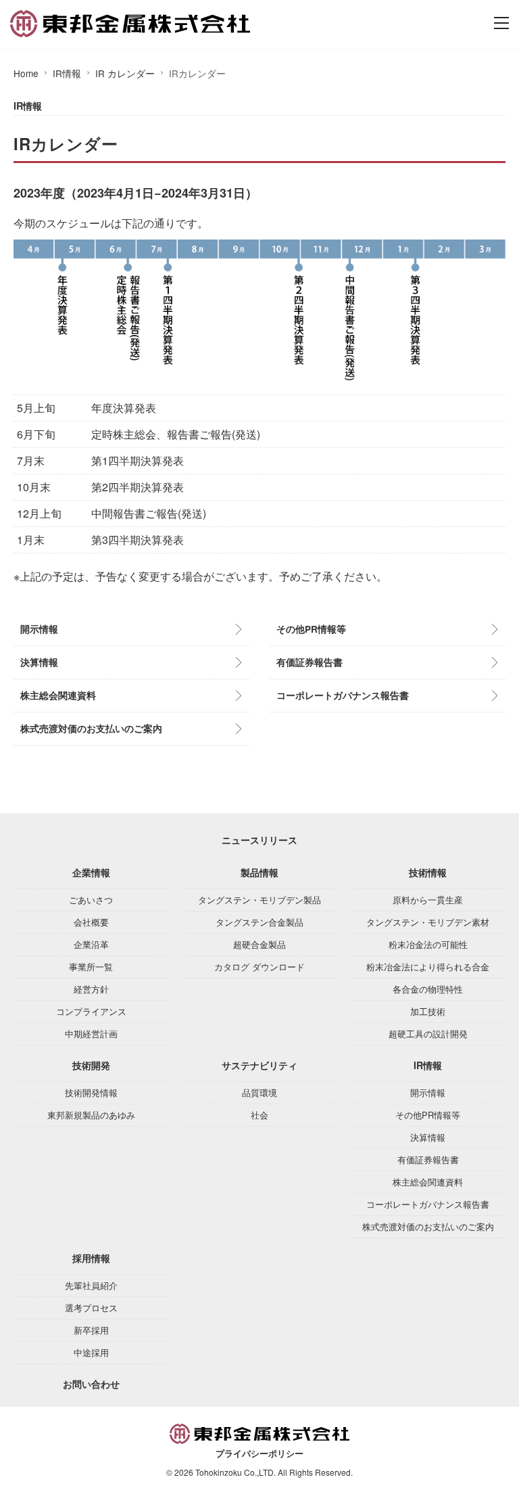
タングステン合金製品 (259, 921)
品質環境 (259, 1092)
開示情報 (39, 629)
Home (26, 73)
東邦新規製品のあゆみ (91, 1114)
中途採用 (91, 1352)
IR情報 (67, 73)
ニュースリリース (259, 839)
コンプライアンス (91, 1011)
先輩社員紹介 (91, 1285)
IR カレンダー (125, 73)
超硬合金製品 (259, 944)
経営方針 (91, 988)
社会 (259, 1114)
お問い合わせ (91, 1384)
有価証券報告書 (309, 662)
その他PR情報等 (311, 629)
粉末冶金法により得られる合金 (427, 966)
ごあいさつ (91, 899)
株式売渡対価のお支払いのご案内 (91, 728)
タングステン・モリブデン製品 (259, 899)
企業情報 (91, 872)
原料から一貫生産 (428, 899)
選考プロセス (91, 1307)
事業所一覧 (91, 966)
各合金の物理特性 (428, 988)
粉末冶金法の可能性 (428, 944)
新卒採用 (91, 1330)
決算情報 (39, 662)
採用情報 (91, 1258)
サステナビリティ (259, 1065)
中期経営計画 (91, 1033)
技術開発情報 (91, 1092)
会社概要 (91, 921)
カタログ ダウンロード (259, 966)
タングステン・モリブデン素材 (427, 921)
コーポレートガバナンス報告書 (342, 695)
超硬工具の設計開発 (428, 1033)
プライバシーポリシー (259, 1453)
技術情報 (428, 872)
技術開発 (91, 1065)
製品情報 (259, 872)
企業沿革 (91, 944)
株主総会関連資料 (58, 695)
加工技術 (427, 1011)
